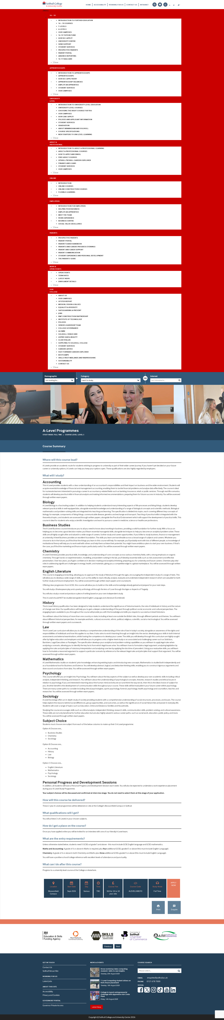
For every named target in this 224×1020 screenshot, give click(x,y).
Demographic (51, 376)
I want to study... (88, 380)
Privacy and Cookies (51, 995)
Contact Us (131, 5)
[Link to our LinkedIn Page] (173, 992)
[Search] (177, 970)
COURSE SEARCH (145, 962)
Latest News (96, 1007)
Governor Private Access (53, 1005)
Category (85, 376)
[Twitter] (147, 992)
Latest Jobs (47, 981)
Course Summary (54, 446)
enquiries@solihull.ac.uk (153, 977)
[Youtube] (166, 992)
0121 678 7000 (149, 981)
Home (88, 5)
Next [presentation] (118, 946)
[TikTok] (160, 992)
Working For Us (116, 5)
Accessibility (100, 5)
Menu (46, 10)
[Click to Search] (179, 380)
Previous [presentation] (108, 946)
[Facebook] (140, 992)
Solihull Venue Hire (50, 971)
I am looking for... (51, 380)
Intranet (144, 5)
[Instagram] (153, 992)
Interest (154, 376)
